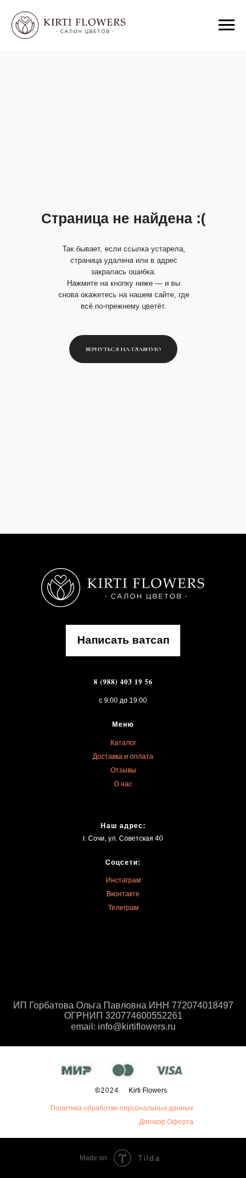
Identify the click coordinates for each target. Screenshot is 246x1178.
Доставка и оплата (123, 756)
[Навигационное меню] (227, 25)
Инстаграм (123, 880)
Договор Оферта (166, 1122)
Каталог (123, 743)
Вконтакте (123, 894)
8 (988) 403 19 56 (123, 682)
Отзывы (123, 770)
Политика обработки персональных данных (121, 1108)
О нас (123, 784)
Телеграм (123, 908)
